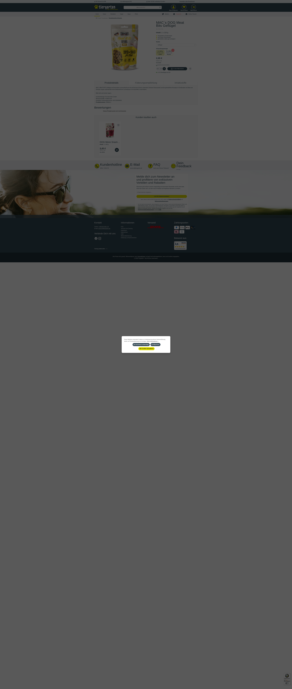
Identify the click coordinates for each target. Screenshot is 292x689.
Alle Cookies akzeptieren (146, 348)
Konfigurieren (155, 344)
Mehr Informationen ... (153, 341)
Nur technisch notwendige (141, 344)
